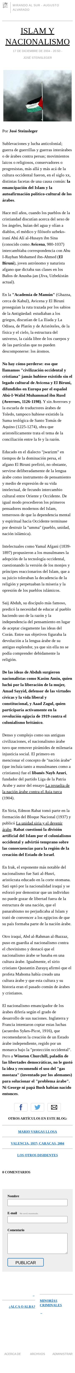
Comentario (16, 1230)
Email (54, 1107)
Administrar (62, 1354)
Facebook (21, 1107)
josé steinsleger (37, 57)
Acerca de (12, 1354)
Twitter (37, 1107)
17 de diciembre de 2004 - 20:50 (36, 51)
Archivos (37, 1354)
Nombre (13, 1196)
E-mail (23, 1213)
